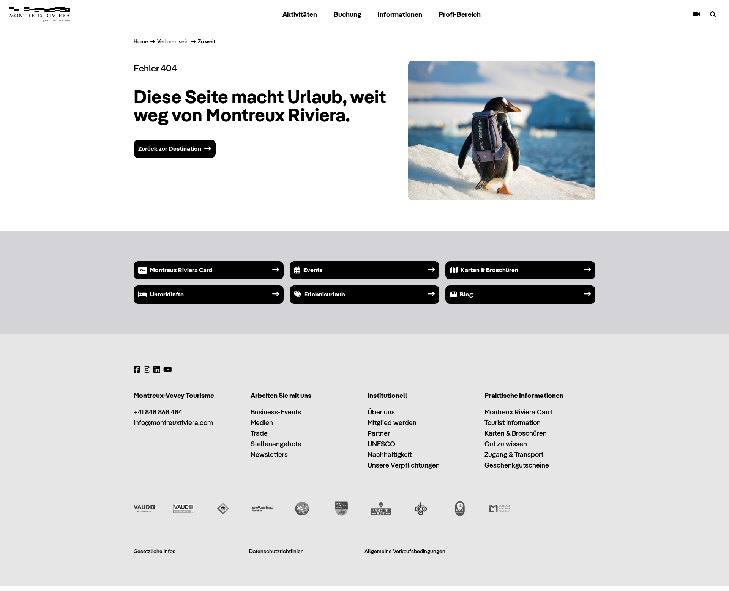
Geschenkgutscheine (516, 465)
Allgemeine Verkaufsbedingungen (404, 551)
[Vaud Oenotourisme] (223, 508)
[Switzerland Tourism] (262, 508)
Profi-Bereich (460, 14)
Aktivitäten (299, 14)
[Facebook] (137, 369)
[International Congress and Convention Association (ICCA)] (460, 508)
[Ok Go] (420, 508)
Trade (259, 433)
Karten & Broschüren (515, 433)
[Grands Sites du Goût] (381, 508)
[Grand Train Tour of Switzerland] (341, 508)
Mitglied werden (392, 422)
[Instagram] (147, 369)
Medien (262, 422)
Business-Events (276, 412)
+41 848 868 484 (158, 412)
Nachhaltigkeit (390, 454)
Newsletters (269, 454)
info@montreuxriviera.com (173, 422)
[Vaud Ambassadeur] (183, 508)
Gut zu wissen (505, 444)
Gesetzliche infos (154, 551)
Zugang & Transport (513, 454)
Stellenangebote (276, 444)
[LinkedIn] (156, 369)
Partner (379, 433)
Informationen (400, 14)
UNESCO (381, 444)
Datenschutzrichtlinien (276, 551)
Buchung (347, 14)
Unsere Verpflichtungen (404, 465)
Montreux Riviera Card (518, 412)
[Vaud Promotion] (144, 508)
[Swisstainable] (302, 508)
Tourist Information (512, 422)
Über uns (381, 412)
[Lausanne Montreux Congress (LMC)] (499, 508)
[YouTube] (167, 369)
